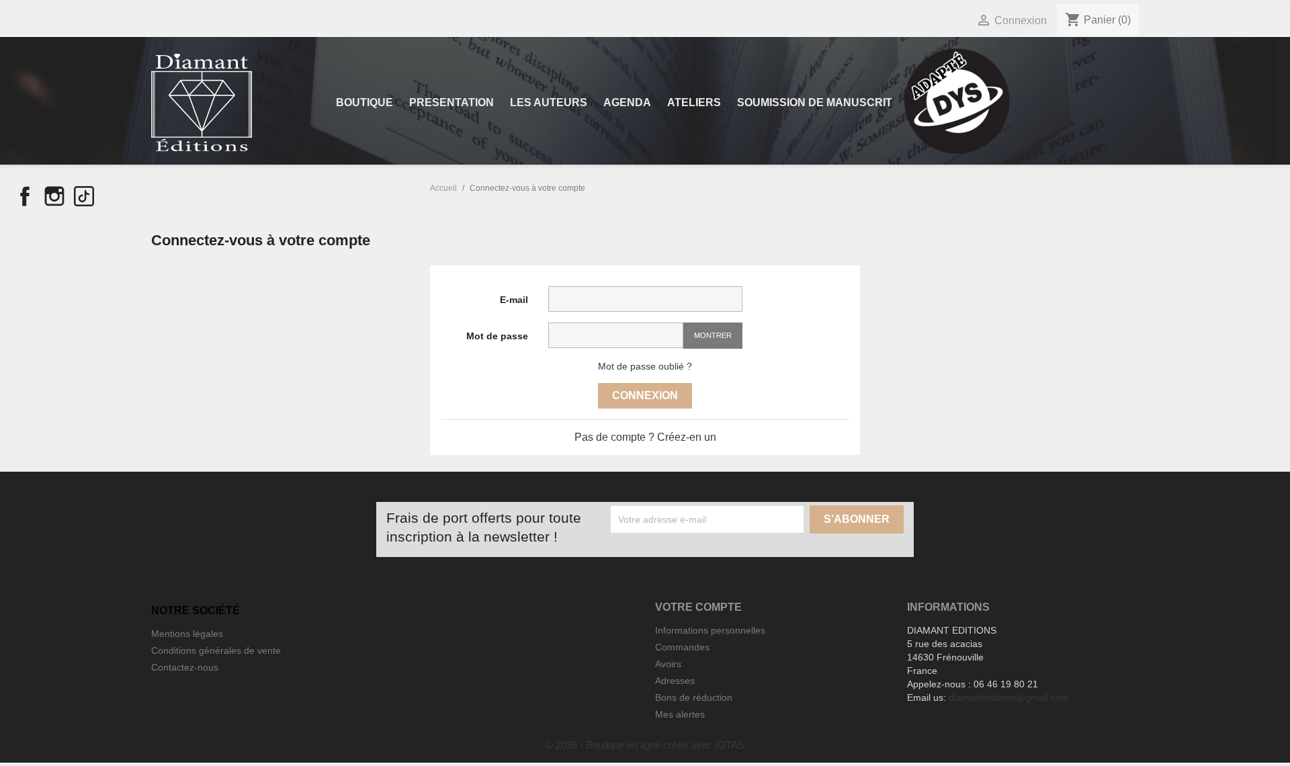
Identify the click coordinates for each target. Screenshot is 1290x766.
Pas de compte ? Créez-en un (645, 437)
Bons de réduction (693, 697)
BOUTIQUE (364, 102)
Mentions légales (187, 633)
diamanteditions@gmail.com (1009, 697)
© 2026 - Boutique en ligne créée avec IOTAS (645, 745)
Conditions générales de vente (216, 650)
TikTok (84, 196)
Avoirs (668, 663)
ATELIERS (694, 102)
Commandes (682, 647)
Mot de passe (497, 336)
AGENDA (627, 102)
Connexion (645, 395)
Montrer (713, 335)
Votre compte (698, 607)
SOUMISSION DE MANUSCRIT (814, 102)
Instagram (54, 196)
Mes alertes (680, 714)
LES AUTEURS (548, 102)
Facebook (24, 196)
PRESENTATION (451, 102)
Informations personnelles (710, 630)
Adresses (675, 680)
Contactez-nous (184, 667)
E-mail (514, 299)
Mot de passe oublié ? (645, 366)
